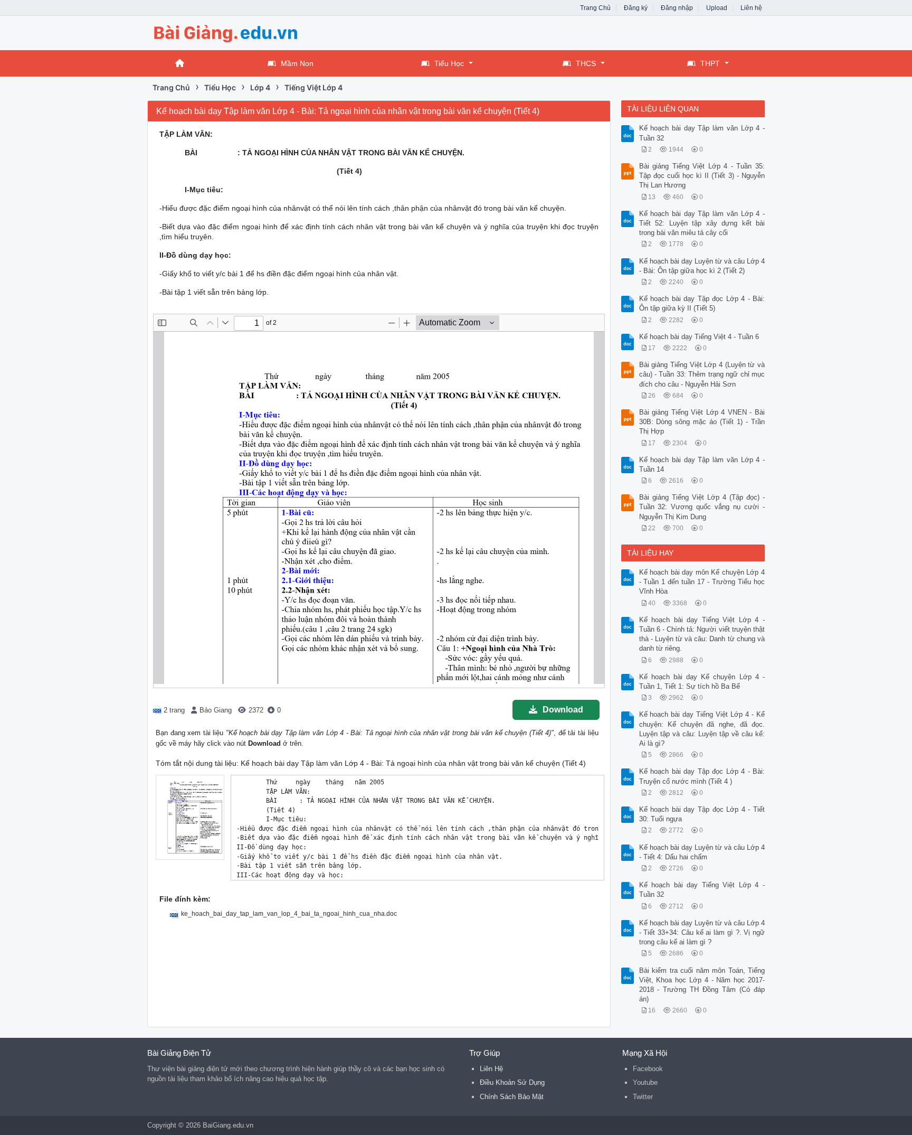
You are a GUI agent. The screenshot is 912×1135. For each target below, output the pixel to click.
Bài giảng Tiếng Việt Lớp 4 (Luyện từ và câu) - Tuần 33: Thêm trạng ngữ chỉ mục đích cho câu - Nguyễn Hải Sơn (702, 374)
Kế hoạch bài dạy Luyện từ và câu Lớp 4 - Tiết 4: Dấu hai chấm (702, 852)
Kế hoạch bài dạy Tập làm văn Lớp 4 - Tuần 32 (702, 133)
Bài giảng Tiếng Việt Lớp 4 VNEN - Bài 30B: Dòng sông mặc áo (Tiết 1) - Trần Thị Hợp (702, 421)
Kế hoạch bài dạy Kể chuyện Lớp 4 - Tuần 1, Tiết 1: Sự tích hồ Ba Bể (702, 681)
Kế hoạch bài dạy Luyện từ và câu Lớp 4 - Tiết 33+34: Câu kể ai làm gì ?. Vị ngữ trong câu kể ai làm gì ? (702, 932)
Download (563, 709)
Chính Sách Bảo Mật (512, 1097)
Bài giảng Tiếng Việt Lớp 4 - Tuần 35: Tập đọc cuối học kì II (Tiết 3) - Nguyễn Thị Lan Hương (702, 175)
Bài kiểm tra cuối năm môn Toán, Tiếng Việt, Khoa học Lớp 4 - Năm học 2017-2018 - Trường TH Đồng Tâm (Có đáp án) (702, 985)
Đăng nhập (677, 8)
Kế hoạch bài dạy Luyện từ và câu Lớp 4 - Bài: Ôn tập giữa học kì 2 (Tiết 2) (702, 266)
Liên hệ (751, 8)
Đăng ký (636, 8)
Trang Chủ (595, 8)
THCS (586, 63)
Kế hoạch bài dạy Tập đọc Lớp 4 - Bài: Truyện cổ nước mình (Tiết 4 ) (702, 776)
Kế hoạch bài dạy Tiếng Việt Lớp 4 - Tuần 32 (702, 889)
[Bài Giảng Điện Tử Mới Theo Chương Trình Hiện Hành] (231, 31)
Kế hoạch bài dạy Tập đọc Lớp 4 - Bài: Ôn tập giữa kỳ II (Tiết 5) (702, 303)
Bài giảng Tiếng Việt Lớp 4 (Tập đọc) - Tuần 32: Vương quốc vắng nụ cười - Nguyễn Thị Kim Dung (702, 506)
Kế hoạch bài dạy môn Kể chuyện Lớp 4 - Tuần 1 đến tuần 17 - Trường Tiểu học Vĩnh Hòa (702, 581)
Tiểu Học (449, 63)
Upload (716, 8)
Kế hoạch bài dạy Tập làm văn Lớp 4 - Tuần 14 (702, 464)
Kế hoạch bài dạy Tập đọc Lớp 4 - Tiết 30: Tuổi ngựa (702, 814)
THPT (710, 63)
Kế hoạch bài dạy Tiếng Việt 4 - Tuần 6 (699, 337)
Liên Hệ (491, 1069)
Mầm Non (297, 63)
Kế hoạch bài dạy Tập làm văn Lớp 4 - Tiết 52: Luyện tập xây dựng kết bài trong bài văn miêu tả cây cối (702, 223)
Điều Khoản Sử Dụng (512, 1082)
